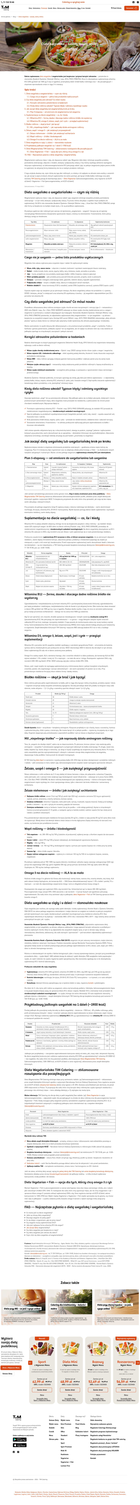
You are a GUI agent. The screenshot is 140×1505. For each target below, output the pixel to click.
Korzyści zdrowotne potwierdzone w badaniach (49, 103)
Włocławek (68, 1496)
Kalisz (100, 1492)
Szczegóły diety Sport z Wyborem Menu (42, 1399)
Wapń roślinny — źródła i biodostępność (46, 136)
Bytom (40, 1492)
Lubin (28, 1494)
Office (63, 1431)
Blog (79, 8)
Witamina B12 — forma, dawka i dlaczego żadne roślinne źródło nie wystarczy (61, 118)
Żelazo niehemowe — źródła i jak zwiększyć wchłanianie (52, 133)
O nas (83, 8)
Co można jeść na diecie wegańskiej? (39, 1213)
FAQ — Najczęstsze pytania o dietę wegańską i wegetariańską (51, 155)
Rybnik (97, 1494)
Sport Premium (66, 1447)
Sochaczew (114, 1494)
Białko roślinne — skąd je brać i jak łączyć (42, 124)
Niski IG (63, 1450)
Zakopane (93, 1496)
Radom (83, 1494)
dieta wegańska (45, 76)
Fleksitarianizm (30, 225)
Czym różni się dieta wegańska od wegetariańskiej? (44, 1235)
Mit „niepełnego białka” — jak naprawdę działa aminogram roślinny (57, 127)
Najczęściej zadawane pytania (101, 1424)
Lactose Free (65, 1466)
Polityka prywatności (98, 1454)
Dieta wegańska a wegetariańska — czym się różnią (46, 93)
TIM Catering (35, 179)
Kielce (111, 1492)
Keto (62, 1439)
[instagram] (138, 2)
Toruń (44, 1496)
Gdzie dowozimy (96, 1420)
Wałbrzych (53, 1496)
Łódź (37, 1494)
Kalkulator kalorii (33, 1163)
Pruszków (78, 1494)
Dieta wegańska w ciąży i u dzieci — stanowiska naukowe (48, 142)
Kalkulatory (36, 8)
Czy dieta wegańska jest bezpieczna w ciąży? (42, 1230)
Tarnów (39, 1496)
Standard (64, 1435)
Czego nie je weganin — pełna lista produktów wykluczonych (54, 96)
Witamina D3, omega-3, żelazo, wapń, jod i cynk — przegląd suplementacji (59, 121)
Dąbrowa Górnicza (63, 1492)
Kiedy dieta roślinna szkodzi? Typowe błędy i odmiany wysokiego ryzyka (58, 106)
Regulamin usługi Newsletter (100, 1435)
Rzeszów (103, 1494)
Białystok (18, 1492)
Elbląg (72, 1492)
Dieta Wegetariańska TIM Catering (93, 1059)
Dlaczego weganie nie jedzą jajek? (38, 1218)
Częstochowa (53, 1492)
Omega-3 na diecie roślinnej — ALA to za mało (48, 139)
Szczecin (33, 1496)
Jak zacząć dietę (32, 1228)
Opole (50, 1494)
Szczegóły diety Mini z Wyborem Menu (70, 1399)
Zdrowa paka (61, 8)
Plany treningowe (82, 1435)
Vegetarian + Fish (67, 1462)
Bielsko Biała (26, 1492)
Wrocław (81, 1496)
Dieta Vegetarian (70, 179)
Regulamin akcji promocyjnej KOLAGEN (104, 1450)
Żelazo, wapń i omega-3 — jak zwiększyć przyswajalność (48, 130)
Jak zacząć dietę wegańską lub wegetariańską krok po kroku (50, 109)
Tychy (48, 1496)
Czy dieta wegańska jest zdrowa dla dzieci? (41, 1233)
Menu (54, 8)
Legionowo (17, 1494)
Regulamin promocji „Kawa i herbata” (104, 1443)
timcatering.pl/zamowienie (59, 1174)
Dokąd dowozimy (71, 8)
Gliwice (87, 1492)
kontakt (90, 983)
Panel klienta (80, 1424)
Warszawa (61, 1496)
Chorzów (45, 1492)
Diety (30, 8)
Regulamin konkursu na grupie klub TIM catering (107, 1439)
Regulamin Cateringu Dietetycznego (103, 1428)
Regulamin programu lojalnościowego (103, 1431)
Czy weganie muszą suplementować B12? (41, 1223)
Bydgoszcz (34, 1492)
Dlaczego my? (80, 1416)
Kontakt (88, 8)
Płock (67, 1494)
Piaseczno (61, 1494)
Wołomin (75, 1496)
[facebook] (133, 2)
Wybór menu (53, 1424)
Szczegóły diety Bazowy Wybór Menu (98, 1399)
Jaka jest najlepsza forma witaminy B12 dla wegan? (44, 1225)
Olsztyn (45, 1494)
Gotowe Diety (54, 1420)
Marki (41, 1494)
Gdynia (82, 1492)
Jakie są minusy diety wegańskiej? (38, 1215)
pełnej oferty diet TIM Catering (70, 1171)
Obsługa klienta (95, 1416)
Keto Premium (66, 1424)
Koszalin (116, 1492)
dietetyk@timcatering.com (105, 545)
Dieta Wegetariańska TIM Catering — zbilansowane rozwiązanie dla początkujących (59, 148)
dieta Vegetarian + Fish (81, 894)
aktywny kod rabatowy (48, 1085)
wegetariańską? (38, 1228)
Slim (62, 1428)
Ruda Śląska (90, 1494)
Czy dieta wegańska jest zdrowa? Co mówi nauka (45, 100)
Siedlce (108, 1494)
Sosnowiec (122, 1494)
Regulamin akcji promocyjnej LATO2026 (104, 1447)
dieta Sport (40, 760)
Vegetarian (65, 1458)
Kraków (122, 1492)
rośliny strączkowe (86, 481)
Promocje (44, 8)
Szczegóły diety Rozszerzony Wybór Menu (126, 1399)
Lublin (33, 1494)
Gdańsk (76, 1492)
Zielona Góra (105, 1496)
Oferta (51, 1416)
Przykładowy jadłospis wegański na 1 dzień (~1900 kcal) (48, 145)
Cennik (50, 8)
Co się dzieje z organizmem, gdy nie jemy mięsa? (43, 1220)
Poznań (71, 1494)
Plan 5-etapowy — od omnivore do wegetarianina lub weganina (55, 112)
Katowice (106, 1492)
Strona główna (6, 17)
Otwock (55, 1494)
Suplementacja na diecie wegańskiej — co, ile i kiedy (47, 115)
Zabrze (87, 1496)
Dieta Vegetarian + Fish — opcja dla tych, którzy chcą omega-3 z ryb (57, 152)
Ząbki (98, 1496)
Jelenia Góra (94, 1492)
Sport (63, 1443)
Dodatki (52, 1428)
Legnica (23, 1494)
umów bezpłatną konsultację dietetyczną (98, 1171)
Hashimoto (64, 1454)
